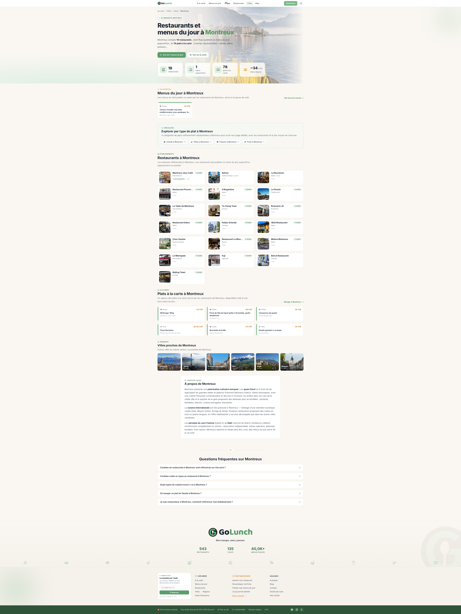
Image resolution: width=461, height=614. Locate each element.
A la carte (199, 580)
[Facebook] (292, 610)
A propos (274, 580)
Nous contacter (238, 596)
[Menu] (301, 3)
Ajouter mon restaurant (242, 580)
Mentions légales (255, 610)
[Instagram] (297, 610)
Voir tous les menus (292, 98)
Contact (273, 588)
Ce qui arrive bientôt (241, 591)
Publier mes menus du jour (243, 588)
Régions (206, 591)
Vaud (176, 11)
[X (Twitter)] (301, 610)
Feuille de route (276, 591)
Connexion (290, 3)
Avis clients (275, 595)
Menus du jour (215, 3)
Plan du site (224, 610)
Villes (249, 3)
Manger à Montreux (292, 302)
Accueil (161, 11)
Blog (272, 584)
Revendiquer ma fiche (241, 584)
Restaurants (238, 3)
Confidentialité (239, 610)
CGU (266, 610)
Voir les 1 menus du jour (173, 55)
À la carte (201, 3)
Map (257, 3)
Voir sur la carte (199, 55)
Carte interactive (202, 595)
